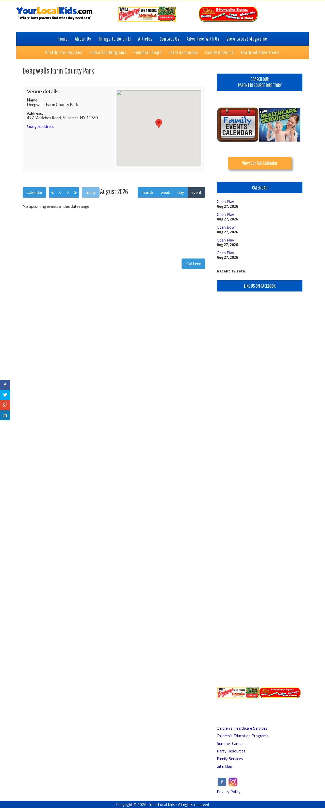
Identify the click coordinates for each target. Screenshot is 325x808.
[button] (158, 123)
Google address (40, 126)
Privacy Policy (228, 791)
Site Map (224, 766)
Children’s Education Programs (243, 736)
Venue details (42, 91)
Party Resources (231, 751)
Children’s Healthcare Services (242, 728)
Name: (33, 100)
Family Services (230, 758)
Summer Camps (230, 743)
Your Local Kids (162, 804)
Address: (35, 113)
